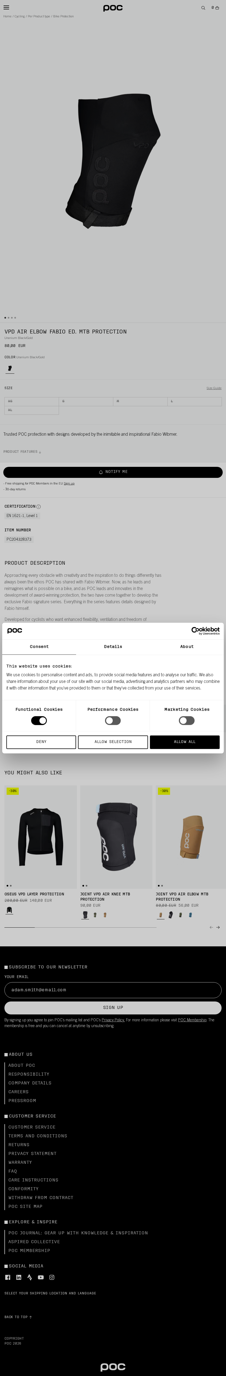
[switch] (113, 720)
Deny (41, 742)
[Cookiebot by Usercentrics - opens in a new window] (195, 631)
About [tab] (186, 647)
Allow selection (113, 742)
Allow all (184, 742)
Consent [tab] (39, 647)
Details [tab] (113, 647)
